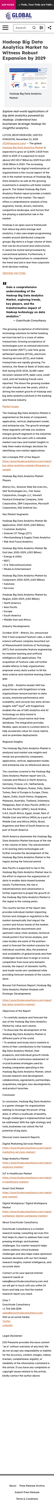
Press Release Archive (32, 1485)
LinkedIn (7, 1325)
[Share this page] (49, 28)
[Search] (34, 27)
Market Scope (10, 406)
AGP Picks (8, 4)
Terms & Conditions (27, 1498)
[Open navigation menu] (5, 28)
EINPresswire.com (14, 143)
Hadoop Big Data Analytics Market (22, 147)
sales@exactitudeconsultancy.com (22, 1312)
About (12, 1485)
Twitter (6, 1321)
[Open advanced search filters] (41, 27)
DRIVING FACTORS (13, 273)
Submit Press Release (27, 1492)
